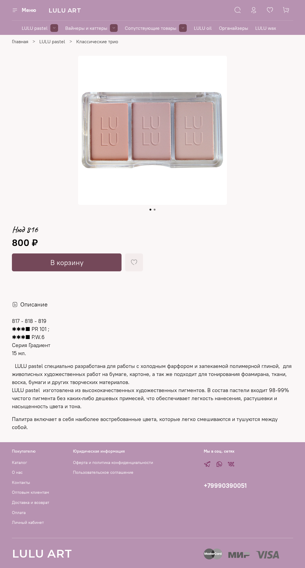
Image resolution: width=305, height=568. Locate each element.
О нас (17, 472)
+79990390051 (225, 486)
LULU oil (203, 28)
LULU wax (265, 28)
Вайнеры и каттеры (86, 28)
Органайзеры (233, 28)
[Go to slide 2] (154, 210)
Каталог (19, 462)
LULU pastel (35, 28)
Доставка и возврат (30, 502)
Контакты (21, 482)
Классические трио (97, 41)
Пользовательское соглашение (103, 472)
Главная (20, 41)
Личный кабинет (28, 522)
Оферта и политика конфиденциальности (113, 462)
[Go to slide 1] (150, 210)
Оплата (19, 512)
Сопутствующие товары (150, 28)
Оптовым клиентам (30, 492)
